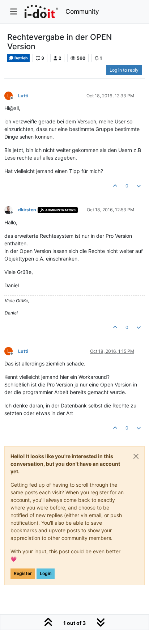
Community (82, 11)
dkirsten (27, 209)
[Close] (136, 456)
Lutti (23, 95)
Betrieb (21, 58)
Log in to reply (124, 70)
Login (45, 573)
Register (23, 573)
